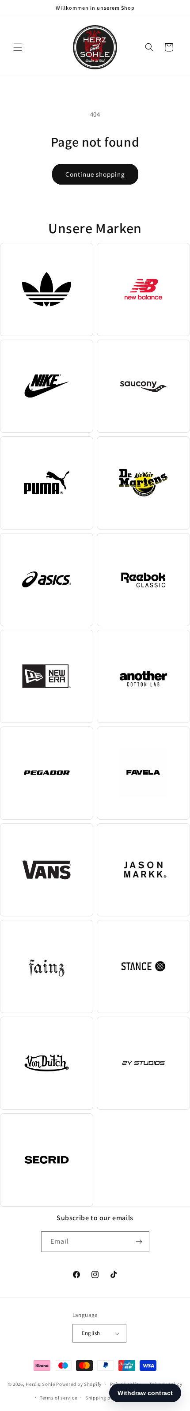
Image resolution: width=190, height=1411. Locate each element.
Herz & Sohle (40, 1384)
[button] (17, 47)
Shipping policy (103, 1398)
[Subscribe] (139, 1241)
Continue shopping (95, 174)
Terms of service (58, 1398)
